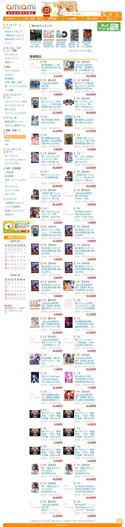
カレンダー (10, 194)
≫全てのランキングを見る (80, 51)
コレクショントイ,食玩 (16, 101)
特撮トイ (9, 62)
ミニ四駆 (9, 90)
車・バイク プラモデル (16, 86)
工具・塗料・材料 (13, 82)
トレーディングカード (15, 159)
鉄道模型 (9, 78)
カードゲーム (11, 156)
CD (6, 144)
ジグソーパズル (12, 190)
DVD (7, 140)
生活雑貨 (9, 176)
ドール (8, 43)
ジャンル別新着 (12, 206)
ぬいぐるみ (10, 109)
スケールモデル (12, 70)
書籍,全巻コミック (14, 121)
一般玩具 (9, 172)
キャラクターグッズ (14, 105)
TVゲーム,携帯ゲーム (15, 125)
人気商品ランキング (14, 203)
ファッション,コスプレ (16, 113)
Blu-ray (8, 136)
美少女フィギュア (13, 31)
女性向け (9, 214)
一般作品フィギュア (14, 35)
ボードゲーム (11, 186)
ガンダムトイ (11, 54)
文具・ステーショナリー (15, 181)
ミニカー (9, 74)
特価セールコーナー (14, 210)
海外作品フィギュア (14, 39)
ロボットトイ (11, 58)
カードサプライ (12, 163)
